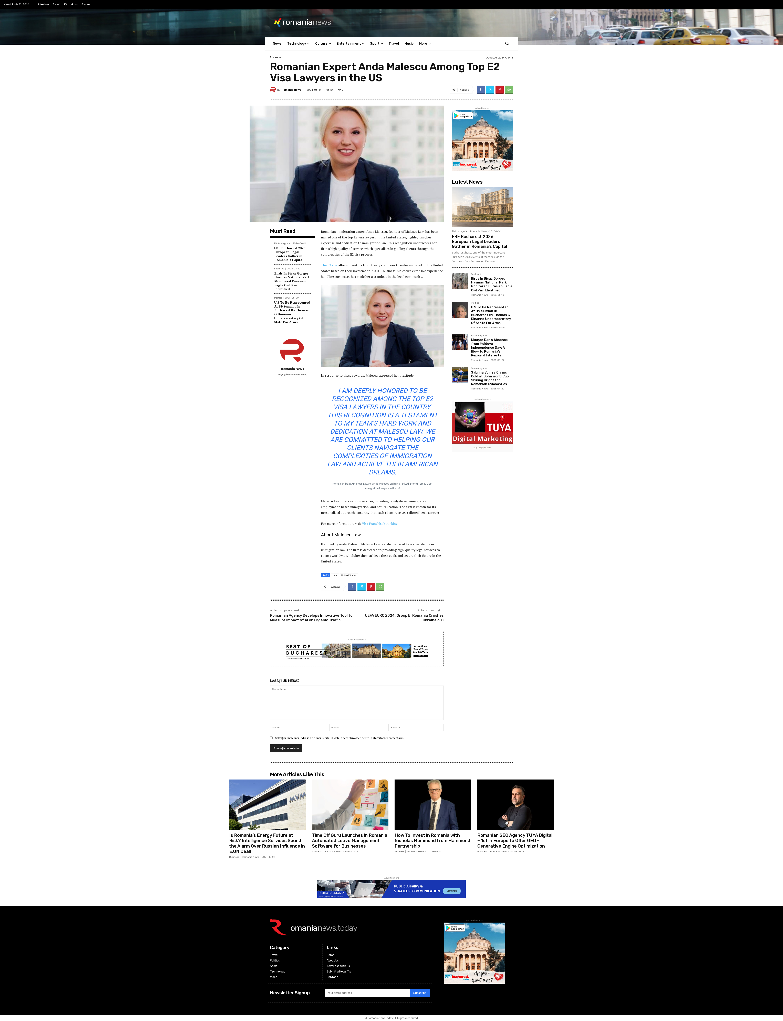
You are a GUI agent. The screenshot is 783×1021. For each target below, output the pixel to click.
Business (275, 57)
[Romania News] (273, 90)
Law (335, 575)
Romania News (291, 89)
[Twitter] (490, 90)
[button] (507, 43)
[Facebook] (481, 90)
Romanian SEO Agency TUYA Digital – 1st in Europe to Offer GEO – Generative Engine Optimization (514, 840)
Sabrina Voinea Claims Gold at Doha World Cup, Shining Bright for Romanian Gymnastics (490, 378)
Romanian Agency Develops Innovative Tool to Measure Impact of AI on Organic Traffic (311, 617)
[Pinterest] (499, 90)
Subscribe (419, 993)
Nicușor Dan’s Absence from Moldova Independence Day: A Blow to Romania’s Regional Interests (489, 347)
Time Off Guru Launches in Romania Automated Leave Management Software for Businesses (349, 840)
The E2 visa (329, 265)
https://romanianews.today (292, 374)
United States (348, 575)
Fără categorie (282, 243)
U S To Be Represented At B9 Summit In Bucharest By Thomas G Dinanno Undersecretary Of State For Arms (292, 312)
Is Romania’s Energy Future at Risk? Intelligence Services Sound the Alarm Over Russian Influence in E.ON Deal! (267, 843)
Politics (278, 298)
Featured (279, 269)
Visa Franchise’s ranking (380, 523)
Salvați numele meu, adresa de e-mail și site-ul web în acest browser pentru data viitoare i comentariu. (339, 738)
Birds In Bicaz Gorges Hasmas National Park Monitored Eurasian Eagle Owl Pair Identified (292, 281)
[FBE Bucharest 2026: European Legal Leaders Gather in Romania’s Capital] (482, 207)
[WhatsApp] (509, 90)
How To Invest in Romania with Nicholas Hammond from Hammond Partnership (432, 840)
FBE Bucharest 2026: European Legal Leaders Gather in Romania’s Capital (290, 254)
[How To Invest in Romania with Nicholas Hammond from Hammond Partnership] (433, 805)
